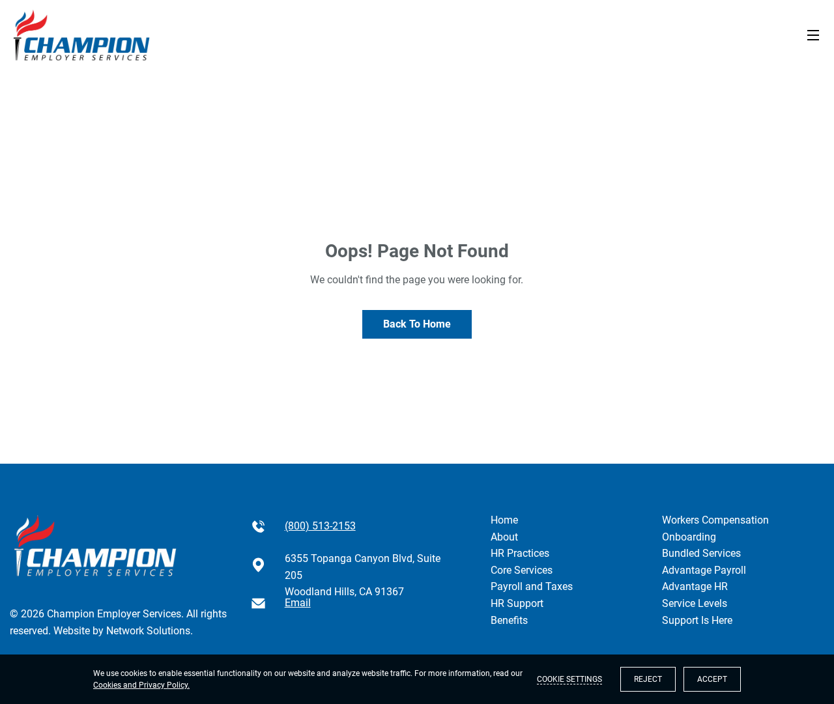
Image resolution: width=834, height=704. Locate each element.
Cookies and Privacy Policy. (141, 685)
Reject (648, 679)
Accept (712, 679)
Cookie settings (569, 679)
